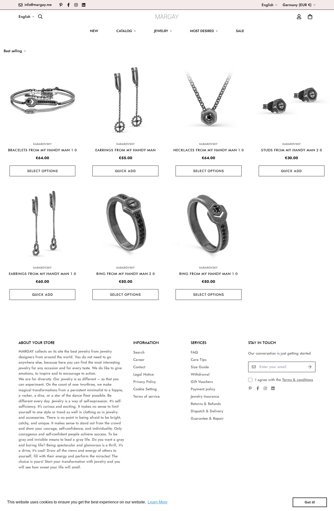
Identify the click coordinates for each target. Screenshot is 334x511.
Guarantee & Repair (207, 418)
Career (139, 359)
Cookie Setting (145, 389)
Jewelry (161, 30)
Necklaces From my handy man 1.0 (208, 150)
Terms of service (146, 396)
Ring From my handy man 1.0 (208, 274)
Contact (139, 367)
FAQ (194, 352)
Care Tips (198, 359)
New (94, 30)
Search (139, 352)
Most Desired (202, 30)
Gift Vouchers (202, 381)
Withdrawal (200, 374)
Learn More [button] (157, 502)
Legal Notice (143, 374)
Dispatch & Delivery (207, 411)
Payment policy (203, 389)
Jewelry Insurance (205, 396)
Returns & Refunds (206, 403)
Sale (240, 30)
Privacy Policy (144, 381)
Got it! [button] (310, 502)
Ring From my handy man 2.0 (125, 274)
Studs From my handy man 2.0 (291, 150)
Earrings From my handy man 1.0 (42, 274)
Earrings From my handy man (125, 150)
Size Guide (200, 367)
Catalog (124, 30)
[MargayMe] (167, 16)
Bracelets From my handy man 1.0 (42, 150)
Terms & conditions (297, 379)
